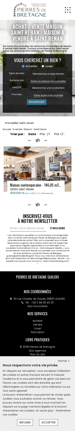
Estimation (37, 332)
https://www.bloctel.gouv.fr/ (56, 261)
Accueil (7, 129)
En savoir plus (45, 410)
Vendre (37, 324)
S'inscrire (57, 228)
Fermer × (64, 361)
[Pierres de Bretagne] (30, 10)
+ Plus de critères (37, 106)
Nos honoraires (38, 306)
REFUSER (25, 422)
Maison (28, 129)
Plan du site (37, 354)
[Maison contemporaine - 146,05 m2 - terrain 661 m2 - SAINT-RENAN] (37, 169)
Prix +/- (59, 134)
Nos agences (37, 350)
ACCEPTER (49, 422)
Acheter (38, 321)
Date (32, 134)
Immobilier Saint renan (19, 123)
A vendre (17, 129)
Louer (37, 328)
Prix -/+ (45, 134)
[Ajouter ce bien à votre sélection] (67, 151)
